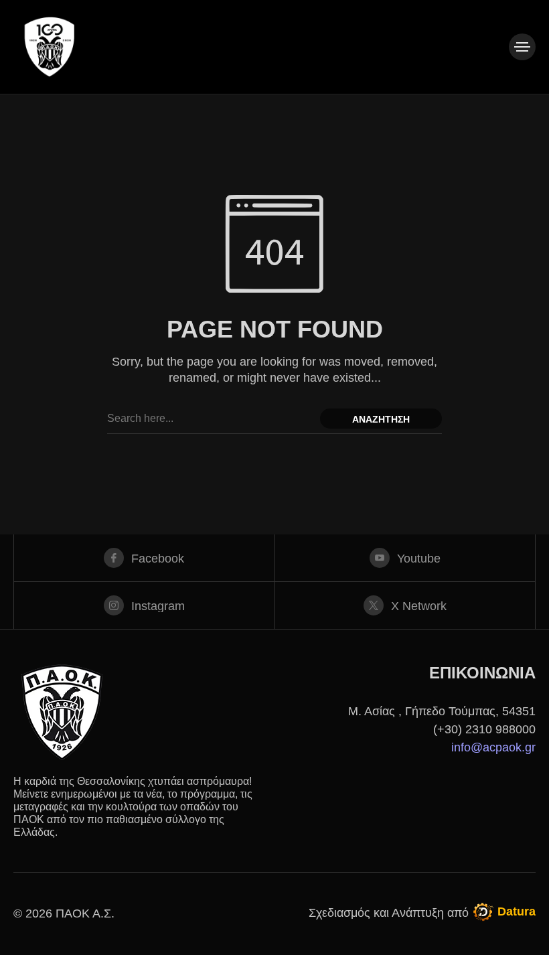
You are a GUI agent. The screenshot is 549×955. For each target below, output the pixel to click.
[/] (522, 46)
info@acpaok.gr (493, 747)
